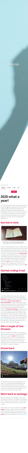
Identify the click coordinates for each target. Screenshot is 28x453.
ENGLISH (3, 187)
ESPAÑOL (9, 187)
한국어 (18, 187)
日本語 (14, 187)
